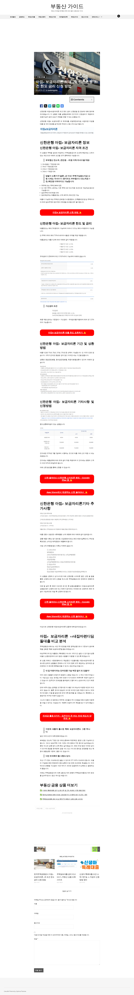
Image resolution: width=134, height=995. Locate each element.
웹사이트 (37, 923)
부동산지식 (74, 17)
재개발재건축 (63, 17)
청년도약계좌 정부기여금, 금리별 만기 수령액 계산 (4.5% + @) (64, 795)
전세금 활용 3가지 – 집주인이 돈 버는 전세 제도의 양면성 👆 (67, 717)
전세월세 (13, 17)
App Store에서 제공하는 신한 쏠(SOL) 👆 (67, 492)
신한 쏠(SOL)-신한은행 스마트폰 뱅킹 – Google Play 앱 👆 (67, 478)
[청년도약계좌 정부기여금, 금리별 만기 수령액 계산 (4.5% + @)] (95, 849)
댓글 (36, 939)
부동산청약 (42, 17)
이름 (35, 904)
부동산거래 (52, 17)
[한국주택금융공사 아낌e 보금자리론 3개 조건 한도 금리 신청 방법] (38, 849)
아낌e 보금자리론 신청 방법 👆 (67, 212)
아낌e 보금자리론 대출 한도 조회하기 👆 (67, 332)
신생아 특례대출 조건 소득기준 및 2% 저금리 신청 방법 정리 (63, 790)
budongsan (52, 90)
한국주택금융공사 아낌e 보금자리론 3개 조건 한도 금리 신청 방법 (44, 877)
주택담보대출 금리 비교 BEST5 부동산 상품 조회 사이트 (62, 799)
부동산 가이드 (67, 6)
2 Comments (67, 813)
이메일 (36, 913)
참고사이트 (85, 17)
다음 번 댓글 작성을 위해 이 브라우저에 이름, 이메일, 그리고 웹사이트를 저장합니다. (61, 935)
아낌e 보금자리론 (50, 808)
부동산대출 (31, 17)
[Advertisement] (17, 52)
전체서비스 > (96, 17)
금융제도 (22, 17)
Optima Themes (21, 991)
